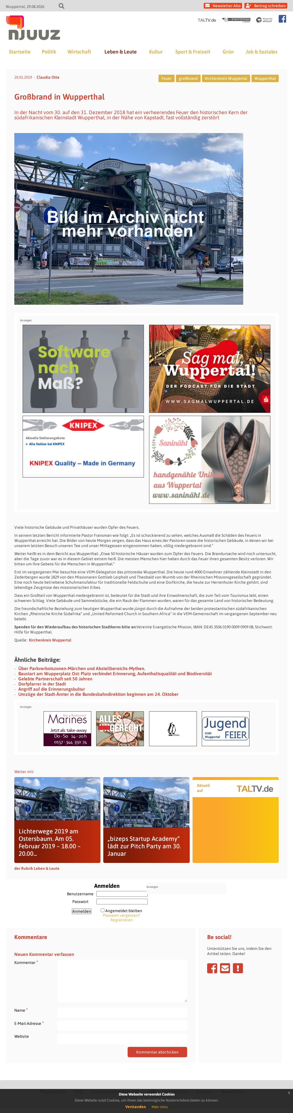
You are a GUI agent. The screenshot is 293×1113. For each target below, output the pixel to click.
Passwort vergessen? (121, 915)
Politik (49, 52)
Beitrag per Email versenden (225, 968)
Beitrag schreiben (270, 5)
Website (21, 1036)
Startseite (20, 52)
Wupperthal (265, 78)
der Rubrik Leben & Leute (37, 868)
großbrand (188, 78)
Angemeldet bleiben (123, 910)
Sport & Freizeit (192, 52)
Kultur (156, 52)
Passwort (80, 901)
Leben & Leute (120, 52)
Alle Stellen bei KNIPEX (45, 443)
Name (21, 1010)
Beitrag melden (238, 968)
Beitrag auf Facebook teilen (212, 968)
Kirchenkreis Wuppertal (226, 78)
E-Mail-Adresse (29, 1023)
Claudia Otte (48, 77)
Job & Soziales (261, 52)
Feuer (166, 78)
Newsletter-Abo (227, 5)
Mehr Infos (160, 1107)
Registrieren (121, 920)
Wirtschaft (79, 52)
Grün (228, 52)
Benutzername (80, 894)
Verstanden (135, 1106)
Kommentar (26, 962)
